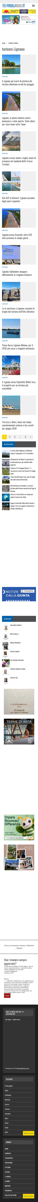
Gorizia (7, 1104)
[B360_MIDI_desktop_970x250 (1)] (19, 23)
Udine (6, 1090)
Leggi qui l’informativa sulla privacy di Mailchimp (16, 986)
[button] (33, 5)
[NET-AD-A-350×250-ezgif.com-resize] (19, 839)
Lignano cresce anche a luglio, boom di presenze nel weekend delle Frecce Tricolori (19, 161)
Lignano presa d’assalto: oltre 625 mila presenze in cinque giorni (17, 236)
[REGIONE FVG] (19, 600)
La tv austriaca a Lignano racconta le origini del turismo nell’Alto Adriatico (18, 309)
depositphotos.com (23, 1068)
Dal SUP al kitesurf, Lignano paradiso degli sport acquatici (18, 199)
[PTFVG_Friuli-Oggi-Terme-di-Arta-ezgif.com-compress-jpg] (19, 743)
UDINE (6, 1149)
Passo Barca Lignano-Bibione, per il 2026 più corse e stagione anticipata (18, 346)
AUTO (6, 1132)
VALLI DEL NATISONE (10, 1195)
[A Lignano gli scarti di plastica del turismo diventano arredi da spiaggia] (19, 64)
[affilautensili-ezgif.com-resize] (19, 12)
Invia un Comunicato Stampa (14, 945)
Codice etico (16, 1019)
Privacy (6, 979)
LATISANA (7, 1167)
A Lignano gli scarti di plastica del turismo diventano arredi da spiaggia (18, 82)
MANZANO (7, 1186)
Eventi (7, 1123)
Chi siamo (8, 1019)
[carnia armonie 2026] (19, 713)
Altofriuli (7, 1100)
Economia (7, 1113)
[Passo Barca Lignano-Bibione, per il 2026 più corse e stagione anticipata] (19, 328)
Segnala (19, 948)
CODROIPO (8, 1153)
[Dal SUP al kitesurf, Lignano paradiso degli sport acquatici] (19, 181)
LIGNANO (5, 76)
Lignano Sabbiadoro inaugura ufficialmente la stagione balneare (17, 273)
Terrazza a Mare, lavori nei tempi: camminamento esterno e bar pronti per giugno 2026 (18, 425)
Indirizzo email (9, 973)
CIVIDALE (7, 1172)
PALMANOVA (8, 1190)
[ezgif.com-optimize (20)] (19, 869)
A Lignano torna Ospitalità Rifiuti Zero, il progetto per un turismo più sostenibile (19, 385)
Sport (6, 1118)
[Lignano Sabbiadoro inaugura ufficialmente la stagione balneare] (19, 255)
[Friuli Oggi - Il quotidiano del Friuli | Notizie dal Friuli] (16, 5)
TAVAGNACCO (9, 1158)
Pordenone (8, 1095)
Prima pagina (9, 1086)
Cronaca (7, 1109)
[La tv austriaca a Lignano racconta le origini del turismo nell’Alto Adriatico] (19, 291)
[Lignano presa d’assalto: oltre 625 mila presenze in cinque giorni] (19, 218)
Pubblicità (30, 945)
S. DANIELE (8, 1176)
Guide (6, 1127)
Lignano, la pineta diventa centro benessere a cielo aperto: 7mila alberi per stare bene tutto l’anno (18, 121)
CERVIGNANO (8, 1162)
